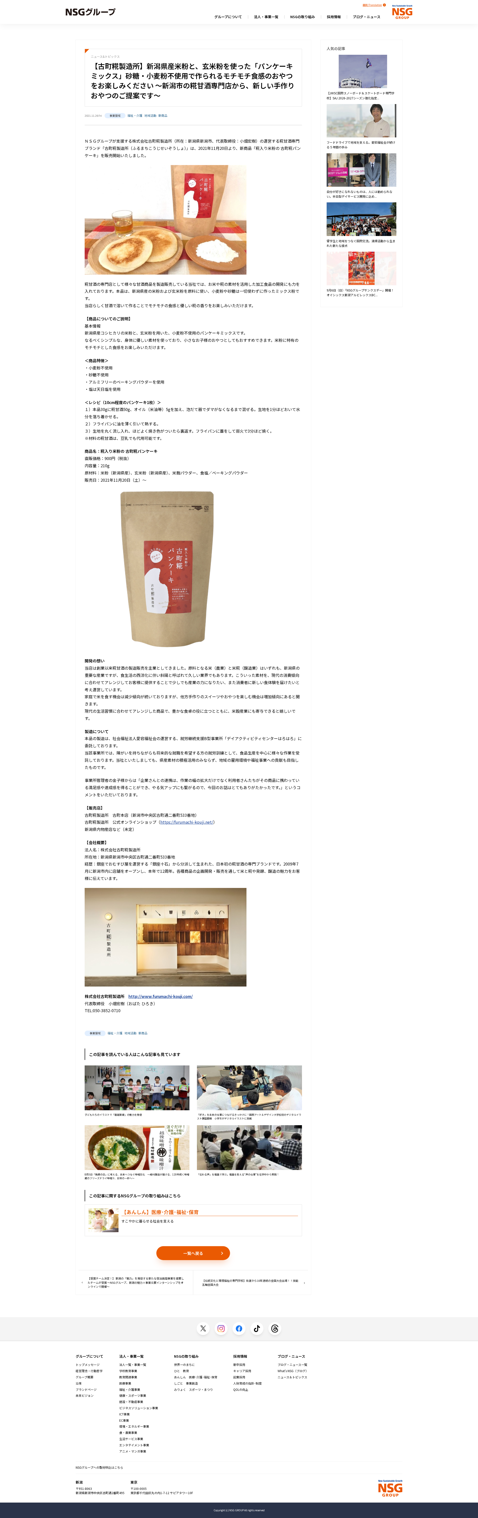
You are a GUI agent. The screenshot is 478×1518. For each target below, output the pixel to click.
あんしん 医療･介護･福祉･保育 (195, 1377)
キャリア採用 (242, 1371)
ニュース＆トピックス (292, 1377)
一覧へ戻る (193, 1253)
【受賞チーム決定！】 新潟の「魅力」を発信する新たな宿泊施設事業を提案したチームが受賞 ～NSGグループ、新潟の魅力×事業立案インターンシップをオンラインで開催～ (136, 1282)
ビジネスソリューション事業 (138, 1408)
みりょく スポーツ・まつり (193, 1390)
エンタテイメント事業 (134, 1445)
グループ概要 (84, 1377)
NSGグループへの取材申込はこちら (99, 1467)
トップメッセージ (88, 1365)
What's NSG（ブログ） (293, 1371)
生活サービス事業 (131, 1439)
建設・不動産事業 (131, 1402)
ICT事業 (124, 1414)
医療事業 (125, 1383)
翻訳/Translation (372, 5)
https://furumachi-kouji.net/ (186, 822)
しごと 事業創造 (186, 1383)
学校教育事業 (128, 1371)
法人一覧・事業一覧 (132, 1365)
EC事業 (124, 1420)
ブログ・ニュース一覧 (292, 1365)
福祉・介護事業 (129, 1390)
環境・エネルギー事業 (134, 1426)
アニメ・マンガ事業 (132, 1451)
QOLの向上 (240, 1390)
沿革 (79, 1383)
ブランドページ (86, 1390)
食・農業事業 (128, 1433)
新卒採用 (239, 1365)
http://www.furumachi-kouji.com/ (160, 996)
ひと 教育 (181, 1371)
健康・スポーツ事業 (132, 1396)
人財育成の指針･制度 (247, 1383)
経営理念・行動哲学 (89, 1371)
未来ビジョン (85, 1396)
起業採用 (239, 1377)
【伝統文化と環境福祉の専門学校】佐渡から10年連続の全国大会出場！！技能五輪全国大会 (250, 1283)
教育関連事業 (128, 1377)
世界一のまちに (184, 1365)
